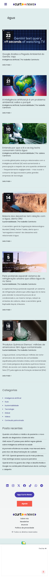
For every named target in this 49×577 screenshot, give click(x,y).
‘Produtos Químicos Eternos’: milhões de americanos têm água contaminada (23, 346)
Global (7, 413)
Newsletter (24, 521)
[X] (19, 485)
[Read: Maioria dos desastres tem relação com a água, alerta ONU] (24, 202)
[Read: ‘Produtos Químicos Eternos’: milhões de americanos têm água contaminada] (24, 330)
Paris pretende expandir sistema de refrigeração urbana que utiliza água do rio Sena (23, 278)
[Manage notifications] (43, 572)
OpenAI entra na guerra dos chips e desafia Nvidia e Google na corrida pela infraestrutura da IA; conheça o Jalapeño (24, 466)
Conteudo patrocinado (14, 420)
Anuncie (24, 524)
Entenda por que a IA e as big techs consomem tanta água (21, 149)
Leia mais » (6, 64)
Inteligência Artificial (10, 59)
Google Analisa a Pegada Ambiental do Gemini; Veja (23, 55)
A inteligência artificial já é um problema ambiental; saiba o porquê (23, 101)
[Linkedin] (7, 485)
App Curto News (24, 494)
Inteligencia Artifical (13, 398)
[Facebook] (24, 485)
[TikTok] (30, 485)
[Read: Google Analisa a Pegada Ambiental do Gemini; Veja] (24, 40)
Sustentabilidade (27, 105)
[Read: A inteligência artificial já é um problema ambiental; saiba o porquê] (24, 85)
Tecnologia (9, 409)
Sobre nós (24, 518)
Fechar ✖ (43, 548)
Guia (7, 402)
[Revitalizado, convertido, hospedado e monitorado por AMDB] (24, 544)
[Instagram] (13, 485)
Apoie (24, 503)
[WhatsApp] (36, 485)
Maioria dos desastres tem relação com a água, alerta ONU (23, 217)
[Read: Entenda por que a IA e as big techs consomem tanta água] (24, 133)
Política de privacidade (24, 528)
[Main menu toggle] (5, 4)
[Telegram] (41, 485)
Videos (7, 416)
